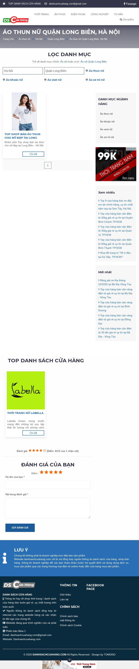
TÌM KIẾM (128, 19)
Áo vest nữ (54, 79)
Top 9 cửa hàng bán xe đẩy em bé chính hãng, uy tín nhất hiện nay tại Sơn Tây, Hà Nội (115, 204)
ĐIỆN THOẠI (78, 14)
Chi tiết (33, 154)
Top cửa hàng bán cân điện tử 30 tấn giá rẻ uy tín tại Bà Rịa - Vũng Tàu (115, 332)
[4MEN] (116, 180)
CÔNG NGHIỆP (100, 14)
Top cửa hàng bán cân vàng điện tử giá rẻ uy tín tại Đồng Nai (115, 319)
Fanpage (130, 3)
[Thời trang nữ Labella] (25, 390)
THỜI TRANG (41, 14)
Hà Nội (39, 39)
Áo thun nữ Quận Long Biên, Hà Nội (88, 39)
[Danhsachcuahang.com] (16, 19)
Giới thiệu (65, 594)
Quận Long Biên (56, 39)
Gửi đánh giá (20, 527)
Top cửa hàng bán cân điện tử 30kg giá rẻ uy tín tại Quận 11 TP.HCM (115, 230)
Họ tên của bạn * (15, 476)
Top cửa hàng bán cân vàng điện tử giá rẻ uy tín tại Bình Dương (115, 306)
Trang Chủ (8, 39)
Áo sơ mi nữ (97, 79)
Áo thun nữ (24, 39)
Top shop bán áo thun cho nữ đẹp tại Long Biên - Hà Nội (22, 136)
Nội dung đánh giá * (16, 494)
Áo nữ (63, 61)
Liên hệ (64, 599)
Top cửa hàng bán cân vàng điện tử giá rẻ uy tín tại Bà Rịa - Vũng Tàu (115, 293)
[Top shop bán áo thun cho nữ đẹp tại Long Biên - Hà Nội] (24, 112)
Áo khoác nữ (14, 79)
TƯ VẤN (118, 14)
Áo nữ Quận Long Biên (94, 61)
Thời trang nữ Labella (25, 413)
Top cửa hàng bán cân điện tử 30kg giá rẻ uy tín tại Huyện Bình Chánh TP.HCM (115, 217)
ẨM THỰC (60, 14)
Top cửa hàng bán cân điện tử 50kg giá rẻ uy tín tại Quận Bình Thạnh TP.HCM (115, 243)
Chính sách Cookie (71, 625)
